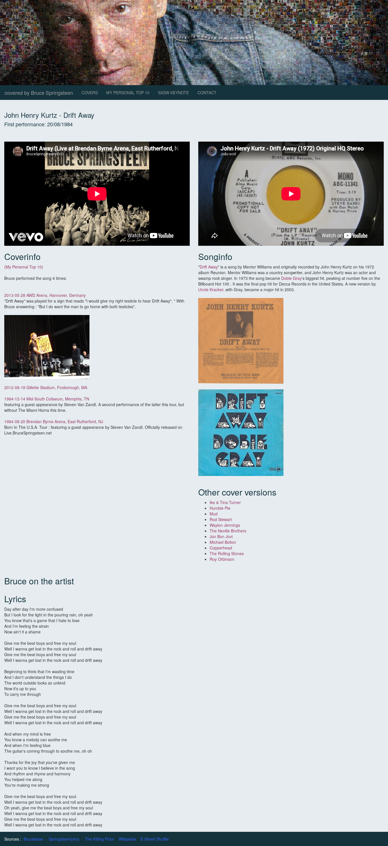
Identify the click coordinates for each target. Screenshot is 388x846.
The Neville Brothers (228, 531)
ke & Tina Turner (226, 502)
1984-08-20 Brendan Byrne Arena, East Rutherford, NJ (54, 421)
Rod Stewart (221, 519)
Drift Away (209, 267)
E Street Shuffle (155, 839)
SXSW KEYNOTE (173, 92)
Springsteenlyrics (64, 839)
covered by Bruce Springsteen (39, 92)
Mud (214, 514)
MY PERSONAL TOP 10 (127, 92)
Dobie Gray (291, 278)
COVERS (90, 92)
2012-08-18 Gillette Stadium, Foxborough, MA (45, 387)
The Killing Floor (99, 839)
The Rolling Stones (227, 553)
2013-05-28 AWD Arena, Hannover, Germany (45, 295)
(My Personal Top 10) (23, 267)
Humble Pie (220, 508)
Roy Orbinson (222, 559)
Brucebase (33, 839)
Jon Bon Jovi (221, 536)
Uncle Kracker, (211, 289)
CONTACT (206, 92)
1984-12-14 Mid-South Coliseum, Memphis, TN (46, 399)
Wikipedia (127, 839)
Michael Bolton (223, 542)
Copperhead (221, 548)
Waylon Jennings (225, 525)
